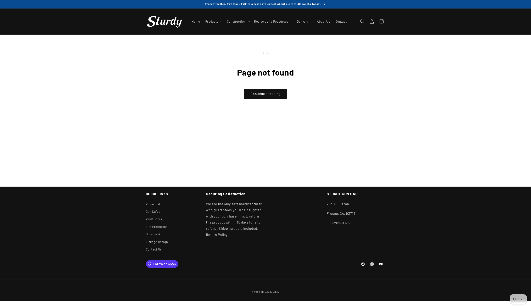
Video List (153, 204)
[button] (213, 21)
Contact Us (154, 249)
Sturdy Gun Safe (270, 291)
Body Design (155, 234)
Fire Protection (157, 226)
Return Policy (217, 234)
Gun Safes (153, 211)
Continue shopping (266, 93)
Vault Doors (154, 219)
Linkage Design (157, 241)
